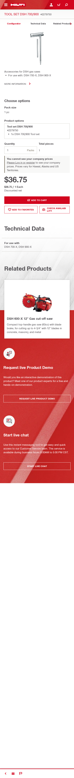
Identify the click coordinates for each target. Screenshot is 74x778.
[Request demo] (13, 773)
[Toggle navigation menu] (6, 5)
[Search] (66, 5)
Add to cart (39, 200)
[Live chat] (20, 773)
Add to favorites (23, 209)
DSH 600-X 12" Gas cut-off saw (30, 318)
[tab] (14, 23)
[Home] (18, 5)
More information (15, 83)
